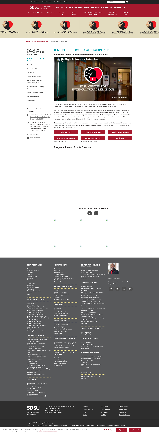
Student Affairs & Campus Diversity (37, 41)
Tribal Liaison (84, 362)
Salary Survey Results (60, 363)
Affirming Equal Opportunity (89, 119)
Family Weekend (58, 272)
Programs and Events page (62, 125)
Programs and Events (34, 77)
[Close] (156, 430)
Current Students (47, 2)
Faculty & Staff (31, 388)
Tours (28, 294)
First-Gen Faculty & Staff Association (91, 301)
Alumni (66, 2)
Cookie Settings (108, 430)
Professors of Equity (86, 272)
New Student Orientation (61, 276)
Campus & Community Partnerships (37, 383)
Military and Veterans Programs (36, 374)
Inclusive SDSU (31, 372)
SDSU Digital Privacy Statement (45, 425)
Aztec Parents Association (61, 324)
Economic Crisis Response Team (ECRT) (38, 369)
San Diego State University (40, 7)
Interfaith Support (33, 97)
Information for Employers (61, 360)
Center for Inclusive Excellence (36, 343)
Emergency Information (33, 282)
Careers (56, 290)
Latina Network (85, 307)
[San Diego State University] (34, 410)
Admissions (30, 274)
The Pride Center (33, 361)
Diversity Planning (86, 334)
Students (51, 13)
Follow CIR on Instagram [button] (93, 132)
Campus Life (30, 280)
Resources (30, 73)
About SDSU (57, 269)
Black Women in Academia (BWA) (90, 297)
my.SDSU (103, 415)
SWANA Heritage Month (35, 93)
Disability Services (76, 2)
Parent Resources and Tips (61, 347)
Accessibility (30, 425)
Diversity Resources (112, 13)
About (28, 269)
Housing (56, 297)
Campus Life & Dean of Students (36, 385)
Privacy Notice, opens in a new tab (48, 431)
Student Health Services (34, 321)
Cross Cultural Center (34, 354)
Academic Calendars (33, 271)
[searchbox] (116, 2)
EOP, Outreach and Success (35, 310)
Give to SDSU (31, 283)
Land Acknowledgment (87, 344)
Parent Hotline (58, 333)
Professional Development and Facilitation (93, 274)
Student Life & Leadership (34, 323)
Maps (84, 412)
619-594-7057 (34, 134)
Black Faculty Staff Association (89, 296)
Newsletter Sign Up (124, 415)
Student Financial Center (34, 312)
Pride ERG (84, 323)
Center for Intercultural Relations (35, 52)
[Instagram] (130, 289)
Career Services (31, 303)
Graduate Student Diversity (61, 294)
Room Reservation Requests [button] (66, 138)
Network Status (123, 409)
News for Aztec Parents (60, 331)
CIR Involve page (117, 125)
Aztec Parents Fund (59, 326)
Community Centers (59, 310)
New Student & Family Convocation (64, 278)
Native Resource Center (34, 360)
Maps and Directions (33, 287)
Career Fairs (57, 358)
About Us (30, 65)
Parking (85, 415)
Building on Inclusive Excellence (90, 270)
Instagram (106, 125)
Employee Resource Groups (35, 371)
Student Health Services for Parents (64, 346)
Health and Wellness (60, 296)
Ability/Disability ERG (87, 286)
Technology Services (33, 327)
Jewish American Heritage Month (36, 88)
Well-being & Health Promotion (35, 331)
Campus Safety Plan (103, 425)
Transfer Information (59, 280)
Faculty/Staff (57, 2)
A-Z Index (85, 406)
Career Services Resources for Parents (65, 342)
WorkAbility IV (58, 365)
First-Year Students (59, 274)
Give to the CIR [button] (66, 132)
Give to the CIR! (32, 69)
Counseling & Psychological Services (37, 309)
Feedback (91, 425)
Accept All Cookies (135, 430)
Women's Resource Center (35, 367)
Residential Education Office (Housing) (38, 318)
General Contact (123, 406)
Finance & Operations (33, 390)
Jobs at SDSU (31, 285)
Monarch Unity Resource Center (37, 365)
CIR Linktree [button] (120, 138)
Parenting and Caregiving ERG (89, 321)
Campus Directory (89, 2)
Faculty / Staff (74, 13)
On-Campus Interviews (60, 361)
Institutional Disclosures (62, 425)
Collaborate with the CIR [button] (93, 138)
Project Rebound (32, 363)
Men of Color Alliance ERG (88, 312)
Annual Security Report (118, 425)
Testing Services (31, 329)
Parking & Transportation (34, 291)
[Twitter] (117, 289)
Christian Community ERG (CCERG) (90, 299)
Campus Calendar (32, 276)
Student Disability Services (34, 320)
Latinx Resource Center (34, 358)
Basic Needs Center (32, 305)
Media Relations (105, 409)
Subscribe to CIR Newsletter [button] (120, 132)
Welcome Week (58, 282)
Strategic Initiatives (32, 394)
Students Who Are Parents (61, 299)
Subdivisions (38, 13)
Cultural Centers (31, 345)
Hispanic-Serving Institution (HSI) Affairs (92, 357)
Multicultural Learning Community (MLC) (34, 82)
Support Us (126, 13)
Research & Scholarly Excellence (90, 276)
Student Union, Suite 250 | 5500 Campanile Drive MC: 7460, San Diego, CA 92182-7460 (40, 117)
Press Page (31, 101)
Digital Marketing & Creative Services (37, 307)
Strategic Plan (122, 412)
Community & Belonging (34, 387)
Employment (104, 406)
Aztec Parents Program (60, 328)
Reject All (121, 430)
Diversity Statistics (86, 342)
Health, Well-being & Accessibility (36, 392)
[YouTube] (124, 289)
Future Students (34, 2)
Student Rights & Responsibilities (36, 325)
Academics (30, 272)
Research (29, 293)
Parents (62, 13)
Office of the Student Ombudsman (37, 316)
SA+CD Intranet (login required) (36, 396)
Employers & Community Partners (93, 13)
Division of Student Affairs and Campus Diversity (90, 7)
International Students (60, 312)
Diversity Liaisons (86, 332)
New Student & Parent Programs (36, 314)
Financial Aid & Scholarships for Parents (65, 344)
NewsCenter (30, 289)
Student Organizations (60, 315)
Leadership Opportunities (61, 314)
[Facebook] (111, 289)
